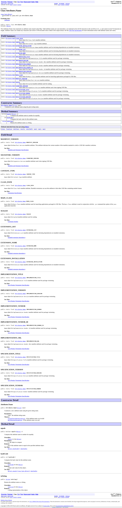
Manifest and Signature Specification (18, 150)
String (15, 105)
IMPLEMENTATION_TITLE (23, 56)
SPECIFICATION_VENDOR (23, 93)
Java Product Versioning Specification (18, 285)
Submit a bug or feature (6, 500)
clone (3, 129)
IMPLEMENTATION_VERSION (23, 71)
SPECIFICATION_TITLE (22, 89)
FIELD (11, 4)
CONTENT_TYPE (20, 42)
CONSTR (15, 4)
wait (35, 129)
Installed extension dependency (16, 237)
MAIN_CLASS (19, 75)
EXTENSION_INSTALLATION (23, 46)
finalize (9, 129)
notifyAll (29, 129)
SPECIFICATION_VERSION (23, 97)
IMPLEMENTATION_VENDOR (23, 64)
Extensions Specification (15, 193)
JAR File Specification (75, 30)
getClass (16, 129)
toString (10, 121)
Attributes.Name (10, 38)
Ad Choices (65, 507)
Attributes (7, 20)
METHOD (19, 4)
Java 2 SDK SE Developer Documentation (39, 501)
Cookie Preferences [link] (57, 507)
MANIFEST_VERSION (21, 78)
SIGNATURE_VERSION (22, 86)
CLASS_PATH (19, 38)
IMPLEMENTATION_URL (22, 60)
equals (9, 114)
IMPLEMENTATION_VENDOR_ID (24, 67)
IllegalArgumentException (16, 418)
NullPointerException (15, 420)
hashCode (10, 117)
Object (8, 26)
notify (22, 129)
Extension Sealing (13, 221)
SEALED (18, 82)
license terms (46, 505)
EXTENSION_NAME (21, 53)
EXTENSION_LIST (21, 49)
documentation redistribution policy (65, 505)
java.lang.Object (6, 14)
